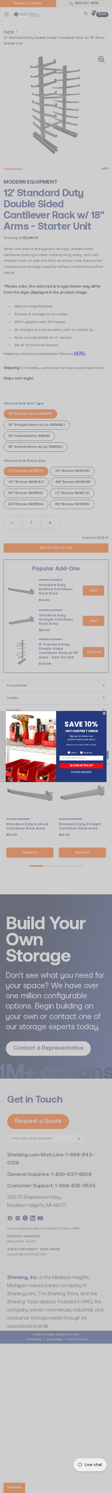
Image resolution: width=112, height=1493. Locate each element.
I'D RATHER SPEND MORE (81, 772)
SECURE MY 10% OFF (81, 765)
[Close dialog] (104, 713)
